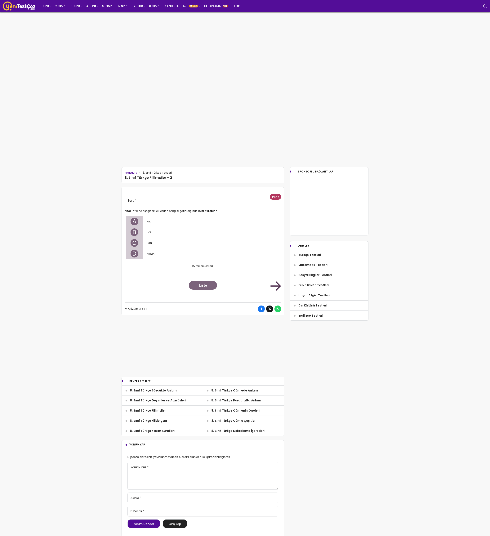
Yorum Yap (137, 444)
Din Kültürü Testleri (312, 305)
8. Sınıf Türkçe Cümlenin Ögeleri (235, 411)
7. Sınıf (138, 6)
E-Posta (137, 511)
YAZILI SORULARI (181, 6)
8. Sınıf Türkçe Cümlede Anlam (234, 390)
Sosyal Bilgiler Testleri (315, 275)
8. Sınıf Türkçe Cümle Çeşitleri (233, 421)
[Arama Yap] (485, 6)
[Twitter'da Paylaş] (269, 309)
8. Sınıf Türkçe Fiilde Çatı (148, 421)
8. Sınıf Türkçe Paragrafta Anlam (236, 400)
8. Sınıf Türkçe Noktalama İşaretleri (238, 431)
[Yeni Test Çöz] (19, 6)
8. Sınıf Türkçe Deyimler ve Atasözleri (158, 400)
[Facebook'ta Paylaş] (261, 309)
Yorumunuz (140, 467)
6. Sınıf (122, 6)
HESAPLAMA (215, 6)
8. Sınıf (154, 6)
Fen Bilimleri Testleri (313, 285)
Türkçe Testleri (309, 255)
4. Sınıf (91, 6)
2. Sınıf (60, 6)
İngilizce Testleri (310, 316)
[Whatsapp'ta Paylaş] (277, 309)
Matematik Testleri (312, 265)
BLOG (236, 6)
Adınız (136, 498)
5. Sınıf (107, 6)
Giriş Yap (175, 524)
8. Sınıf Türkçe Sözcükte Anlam (153, 390)
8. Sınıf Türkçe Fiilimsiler (148, 411)
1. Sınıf (45, 6)
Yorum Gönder (143, 524)
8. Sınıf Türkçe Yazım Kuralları (152, 431)
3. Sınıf (75, 6)
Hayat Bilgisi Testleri (314, 295)
